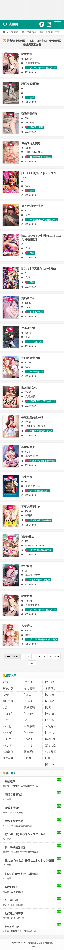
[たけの (49, 701)
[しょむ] (7, 713)
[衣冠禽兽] (11, 575)
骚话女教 (8, 688)
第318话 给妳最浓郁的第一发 (25, 786)
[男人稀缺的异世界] (11, 214)
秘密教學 (10, 781)
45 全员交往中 (17, 918)
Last (32, 662)
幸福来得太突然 (14, 821)
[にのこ (28, 694)
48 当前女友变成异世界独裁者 (24, 852)
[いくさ (28, 745)
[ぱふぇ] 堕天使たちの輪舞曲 (21, 873)
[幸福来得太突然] (11, 152)
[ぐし (27, 720)
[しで (6, 720)
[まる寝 (49, 682)
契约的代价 (11, 887)
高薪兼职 (29, 726)
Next (56, 656)
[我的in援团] (11, 545)
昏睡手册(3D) (12, 807)
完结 (9, 799)
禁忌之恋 (50, 745)
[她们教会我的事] (11, 366)
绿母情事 (29, 688)
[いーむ (7, 726)
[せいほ (49, 713)
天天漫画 (32, 942)
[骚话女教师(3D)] (11, 92)
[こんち (49, 720)
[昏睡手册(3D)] (11, 122)
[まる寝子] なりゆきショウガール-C (25, 834)
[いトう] (7, 732)
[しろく (49, 707)
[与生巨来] (11, 485)
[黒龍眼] (50, 739)
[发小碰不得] (11, 336)
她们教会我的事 (14, 913)
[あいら (49, 764)
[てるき (28, 701)
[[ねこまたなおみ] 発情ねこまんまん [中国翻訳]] (11, 244)
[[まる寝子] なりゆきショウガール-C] (11, 181)
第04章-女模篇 (16, 812)
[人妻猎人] (11, 634)
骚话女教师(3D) (13, 794)
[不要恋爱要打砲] (11, 515)
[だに (6, 707)
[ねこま (28, 682)
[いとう (7, 745)
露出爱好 (29, 751)
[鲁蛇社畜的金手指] (11, 426)
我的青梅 (8, 701)
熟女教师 (50, 751)
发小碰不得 (11, 900)
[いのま (28, 739)
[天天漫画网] (11, 24)
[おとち (49, 732)
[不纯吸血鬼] (11, 455)
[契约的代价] (11, 307)
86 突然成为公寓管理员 (21, 825)
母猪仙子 (50, 688)
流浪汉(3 (8, 751)
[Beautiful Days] (11, 396)
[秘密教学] (11, 604)
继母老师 (8, 758)
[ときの (28, 713)
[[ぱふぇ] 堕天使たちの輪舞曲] (11, 277)
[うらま (7, 739)
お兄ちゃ (50, 726)
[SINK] (27, 758)
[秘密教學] (11, 62)
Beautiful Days (12, 926)
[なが (6, 694)
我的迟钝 (29, 707)
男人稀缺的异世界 (15, 847)
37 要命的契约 (17, 891)
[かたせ (28, 732)
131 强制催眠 (17, 904)
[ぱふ (6, 682)
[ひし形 (49, 694)
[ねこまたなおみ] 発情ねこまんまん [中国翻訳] (31, 860)
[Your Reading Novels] (49, 24)
